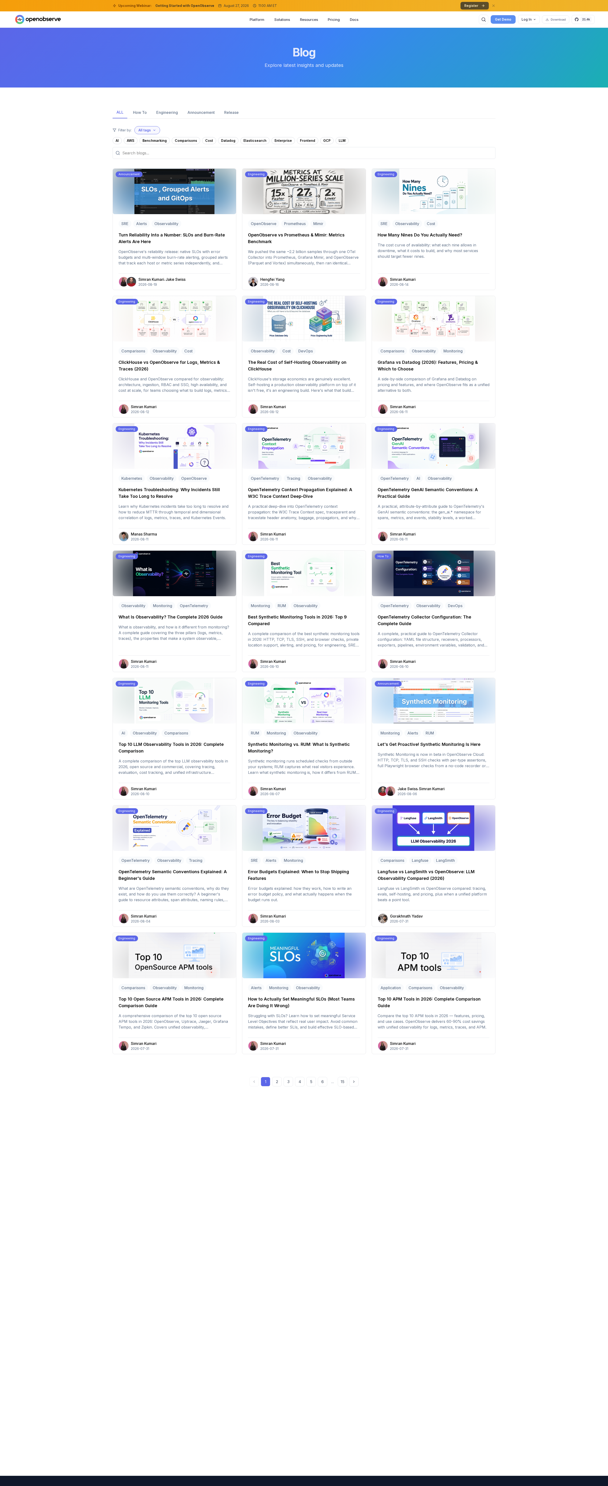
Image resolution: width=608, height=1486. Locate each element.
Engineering (167, 112)
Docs (354, 19)
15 (342, 1081)
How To (140, 112)
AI (117, 140)
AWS (130, 140)
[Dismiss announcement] (493, 6)
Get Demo (503, 19)
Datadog (228, 140)
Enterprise (283, 140)
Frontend (307, 140)
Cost (209, 140)
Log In (527, 19)
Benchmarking (154, 140)
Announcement (201, 112)
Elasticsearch (254, 140)
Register (471, 6)
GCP (327, 140)
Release (231, 112)
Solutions (282, 19)
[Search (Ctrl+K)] (483, 19)
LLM (342, 140)
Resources (309, 19)
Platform (257, 19)
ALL (120, 112)
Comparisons (186, 140)
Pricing (334, 19)
